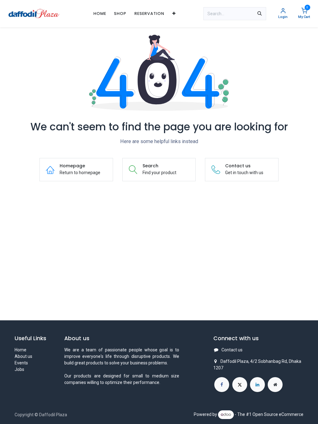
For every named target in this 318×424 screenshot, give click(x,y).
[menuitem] (99, 13)
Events (21, 362)
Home (20, 349)
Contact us (232, 349)
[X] (239, 384)
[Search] (259, 13)
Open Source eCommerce (277, 414)
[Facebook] (221, 384)
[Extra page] (275, 384)
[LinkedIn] (257, 384)
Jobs (19, 369)
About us (23, 356)
